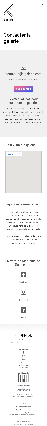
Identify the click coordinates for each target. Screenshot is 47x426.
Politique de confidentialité (23, 420)
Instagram (23, 300)
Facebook (23, 282)
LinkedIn (23, 317)
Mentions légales (23, 418)
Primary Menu (38, 5)
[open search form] (43, 5)
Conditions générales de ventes (24, 421)
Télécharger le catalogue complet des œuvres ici (23, 342)
